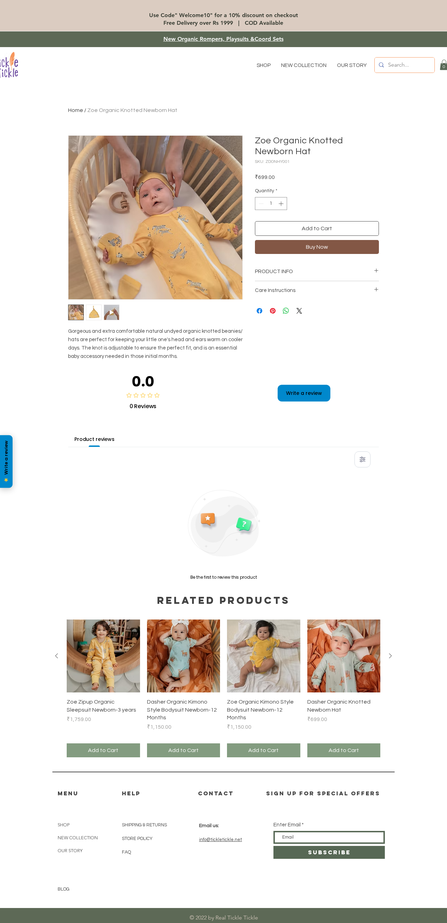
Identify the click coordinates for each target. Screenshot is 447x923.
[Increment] (281, 203)
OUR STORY (70, 850)
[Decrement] (260, 203)
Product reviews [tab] (94, 439)
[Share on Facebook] (259, 311)
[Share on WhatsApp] (286, 311)
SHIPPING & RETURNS (144, 825)
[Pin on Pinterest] (273, 311)
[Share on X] (299, 311)
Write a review (304, 393)
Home (75, 110)
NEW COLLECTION (78, 837)
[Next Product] (390, 656)
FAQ (126, 852)
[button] (263, 65)
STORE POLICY (138, 838)
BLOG (63, 889)
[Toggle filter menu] (362, 459)
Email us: (209, 825)
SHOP (63, 824)
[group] (223, 688)
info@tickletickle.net (220, 839)
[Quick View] (103, 656)
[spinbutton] (271, 203)
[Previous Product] (56, 656)
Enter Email (287, 824)
